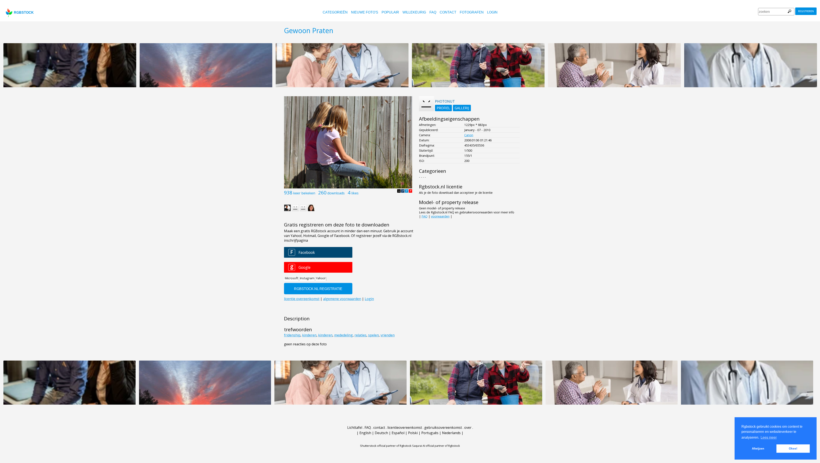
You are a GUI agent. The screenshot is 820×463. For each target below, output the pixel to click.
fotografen (472, 12)
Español (398, 432)
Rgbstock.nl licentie (440, 186)
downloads (336, 193)
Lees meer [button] (769, 437)
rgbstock (24, 12)
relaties (360, 335)
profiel (443, 108)
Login (492, 12)
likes (355, 193)
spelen (373, 335)
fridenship (292, 335)
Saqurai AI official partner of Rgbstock (436, 446)
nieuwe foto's (364, 12)
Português (429, 432)
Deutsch (381, 432)
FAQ (432, 12)
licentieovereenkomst (404, 427)
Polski (413, 432)
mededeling (343, 335)
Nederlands (451, 432)
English (365, 432)
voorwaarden (440, 216)
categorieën (335, 12)
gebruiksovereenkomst (443, 427)
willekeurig (414, 12)
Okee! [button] (793, 448)
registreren (806, 11)
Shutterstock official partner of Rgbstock (385, 446)
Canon (468, 135)
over (468, 427)
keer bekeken (304, 193)
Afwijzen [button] (758, 448)
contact (448, 12)
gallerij (462, 108)
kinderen (309, 335)
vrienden (388, 335)
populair (390, 12)
